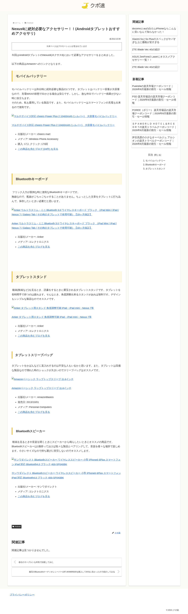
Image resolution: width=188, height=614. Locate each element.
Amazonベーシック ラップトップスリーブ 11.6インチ (41, 388)
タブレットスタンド (155, 168)
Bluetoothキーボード (155, 164)
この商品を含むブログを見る (34, 246)
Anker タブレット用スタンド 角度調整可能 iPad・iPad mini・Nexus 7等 (52, 317)
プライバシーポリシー (22, 594)
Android (18, 527)
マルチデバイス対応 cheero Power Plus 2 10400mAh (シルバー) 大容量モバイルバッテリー (63, 125)
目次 (150, 154)
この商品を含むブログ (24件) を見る (38, 149)
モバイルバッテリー (155, 160)
